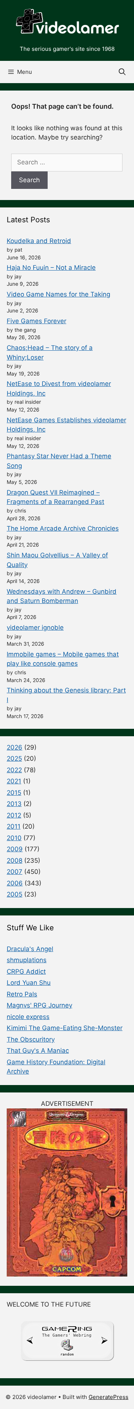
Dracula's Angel (30, 949)
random (67, 1354)
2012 (14, 815)
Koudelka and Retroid (39, 241)
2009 (15, 849)
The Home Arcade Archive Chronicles (63, 528)
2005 (14, 894)
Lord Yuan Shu (29, 982)
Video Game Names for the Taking (58, 294)
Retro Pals (22, 994)
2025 (14, 758)
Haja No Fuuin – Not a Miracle (51, 267)
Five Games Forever (36, 321)
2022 (14, 770)
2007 (14, 871)
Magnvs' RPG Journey (39, 1005)
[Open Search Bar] (122, 72)
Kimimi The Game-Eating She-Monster (64, 1028)
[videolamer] (67, 22)
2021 (14, 781)
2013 (14, 803)
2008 (14, 860)
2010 (14, 838)
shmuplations (27, 960)
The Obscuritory (31, 1039)
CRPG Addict (26, 971)
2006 (15, 883)
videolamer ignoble (35, 627)
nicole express (28, 1016)
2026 (14, 747)
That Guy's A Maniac (38, 1050)
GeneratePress (108, 1396)
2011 (13, 826)
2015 (14, 792)
